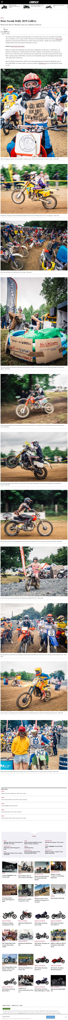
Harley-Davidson (40, 920)
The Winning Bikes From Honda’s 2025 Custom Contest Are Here (9, 968)
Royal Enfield (6, 920)
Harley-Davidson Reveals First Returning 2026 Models (32, 852)
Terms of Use (15, 1005)
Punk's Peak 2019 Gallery (18, 46)
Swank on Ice (42, 63)
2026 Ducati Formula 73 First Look (54, 842)
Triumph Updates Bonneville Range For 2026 (8, 899)
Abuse (21, 1005)
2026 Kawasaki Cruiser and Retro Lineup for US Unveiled (13, 818)
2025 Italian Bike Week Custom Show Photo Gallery (8, 945)
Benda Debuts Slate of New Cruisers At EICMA (11, 811)
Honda (26, 846)
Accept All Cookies (50, 1017)
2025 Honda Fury (28, 847)
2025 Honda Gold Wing (57, 898)
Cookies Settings (6, 1008)
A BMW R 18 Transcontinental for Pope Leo (25, 990)
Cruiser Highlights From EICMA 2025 (9, 805)
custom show (58, 38)
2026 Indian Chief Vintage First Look (12, 848)
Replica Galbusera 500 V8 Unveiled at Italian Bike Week (58, 945)
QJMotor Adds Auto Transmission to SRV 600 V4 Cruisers (13, 793)
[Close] (65, 1017)
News (2, 18)
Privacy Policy (7, 1005)
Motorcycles (7, 846)
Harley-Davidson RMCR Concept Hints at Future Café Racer (14, 799)
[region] (34, 1017)
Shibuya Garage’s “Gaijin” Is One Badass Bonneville (54, 852)
